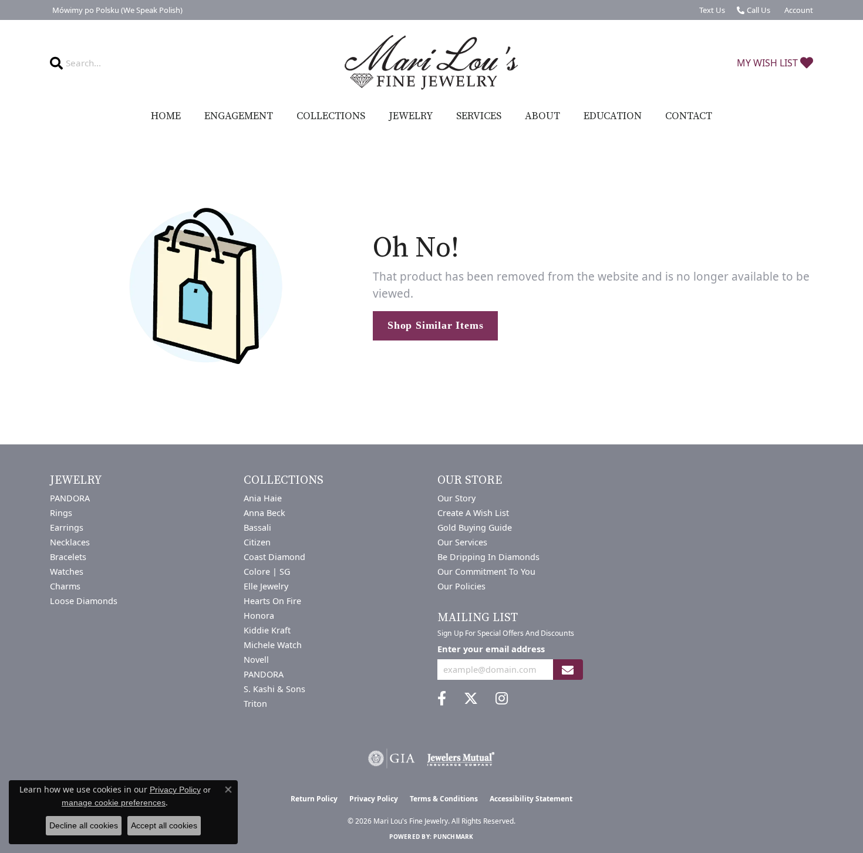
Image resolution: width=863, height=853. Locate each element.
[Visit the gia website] (391, 758)
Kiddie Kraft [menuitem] (267, 630)
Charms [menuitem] (65, 586)
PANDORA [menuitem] (70, 498)
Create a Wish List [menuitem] (473, 512)
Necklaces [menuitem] (70, 542)
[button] (797, 10)
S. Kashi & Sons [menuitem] (274, 688)
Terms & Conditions (444, 799)
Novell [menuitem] (256, 659)
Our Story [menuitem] (456, 498)
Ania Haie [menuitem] (263, 498)
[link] (116, 10)
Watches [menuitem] (66, 571)
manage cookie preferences (114, 802)
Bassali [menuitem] (257, 527)
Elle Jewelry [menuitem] (266, 586)
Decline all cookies (83, 825)
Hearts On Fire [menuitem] (272, 600)
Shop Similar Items (435, 325)
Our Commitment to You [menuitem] (486, 571)
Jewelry (411, 116)
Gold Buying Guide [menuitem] (474, 527)
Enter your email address (491, 649)
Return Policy (314, 799)
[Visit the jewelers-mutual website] (460, 758)
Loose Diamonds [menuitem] (83, 600)
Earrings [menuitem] (66, 527)
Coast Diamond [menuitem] (274, 556)
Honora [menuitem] (259, 615)
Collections (330, 116)
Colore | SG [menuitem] (267, 571)
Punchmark (453, 836)
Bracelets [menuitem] (68, 556)
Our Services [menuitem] (462, 542)
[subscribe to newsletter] (567, 669)
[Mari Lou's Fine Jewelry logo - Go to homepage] (431, 63)
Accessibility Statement (531, 799)
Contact (688, 116)
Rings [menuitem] (61, 512)
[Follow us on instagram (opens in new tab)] (502, 699)
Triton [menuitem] (255, 703)
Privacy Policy (373, 799)
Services (478, 116)
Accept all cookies (164, 825)
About (542, 116)
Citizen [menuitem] (257, 542)
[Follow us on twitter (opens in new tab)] (471, 699)
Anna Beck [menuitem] (264, 512)
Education (613, 116)
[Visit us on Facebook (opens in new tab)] (442, 699)
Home (166, 116)
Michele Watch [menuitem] (273, 644)
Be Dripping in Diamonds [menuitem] (488, 556)
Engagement (238, 116)
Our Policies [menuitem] (461, 586)
